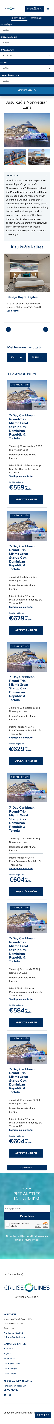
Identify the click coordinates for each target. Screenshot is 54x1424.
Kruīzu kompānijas (12, 1368)
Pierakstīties (27, 1216)
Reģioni (7, 1353)
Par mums (8, 1348)
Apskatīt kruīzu (26, 499)
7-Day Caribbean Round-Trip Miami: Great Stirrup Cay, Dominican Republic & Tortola (22, 427)
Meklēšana (34, 8)
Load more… (27, 1167)
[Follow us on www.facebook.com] (5, 1394)
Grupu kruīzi (9, 1358)
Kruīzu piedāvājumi (12, 1363)
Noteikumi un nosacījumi (15, 1385)
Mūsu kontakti (10, 1373)
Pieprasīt (43, 1415)
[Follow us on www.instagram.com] (10, 1394)
